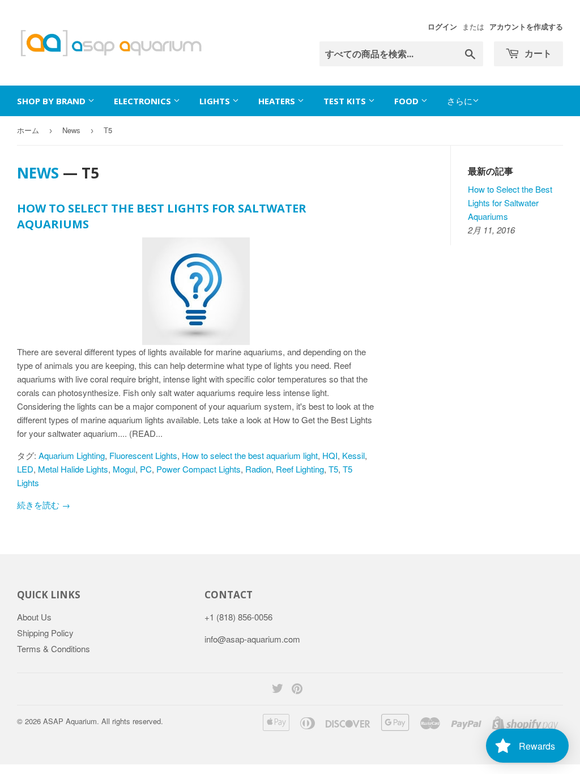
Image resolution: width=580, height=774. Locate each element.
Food (407, 101)
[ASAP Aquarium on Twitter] (277, 689)
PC (146, 469)
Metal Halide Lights (73, 469)
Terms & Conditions (53, 648)
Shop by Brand (52, 101)
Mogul (124, 469)
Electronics (143, 101)
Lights (215, 101)
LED (25, 469)
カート (537, 53)
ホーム (28, 130)
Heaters (277, 101)
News (71, 130)
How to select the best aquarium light (250, 455)
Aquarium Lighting (72, 455)
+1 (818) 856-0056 (238, 617)
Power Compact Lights (198, 469)
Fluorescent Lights (143, 455)
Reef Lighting (300, 469)
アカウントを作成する (526, 27)
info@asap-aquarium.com (252, 639)
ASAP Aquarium (70, 721)
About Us (34, 617)
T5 (333, 469)
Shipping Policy (45, 633)
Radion (258, 469)
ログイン (442, 27)
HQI (330, 455)
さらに (459, 101)
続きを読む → (43, 505)
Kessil (353, 455)
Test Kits (345, 101)
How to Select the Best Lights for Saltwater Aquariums (510, 202)
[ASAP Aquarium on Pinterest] (297, 689)
